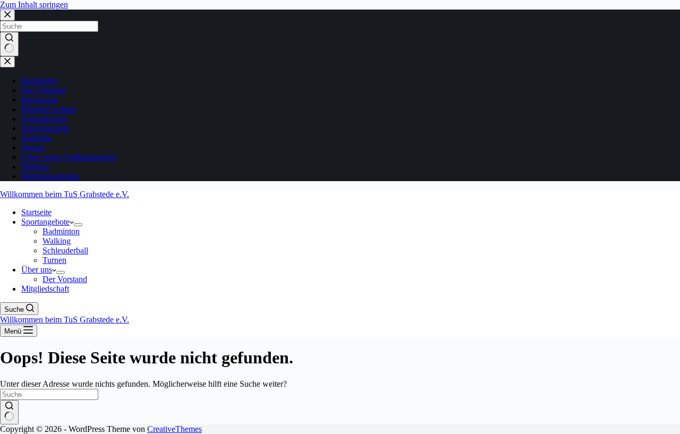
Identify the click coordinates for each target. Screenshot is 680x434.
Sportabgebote (45, 128)
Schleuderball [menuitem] (65, 250)
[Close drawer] (7, 61)
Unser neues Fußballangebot (69, 156)
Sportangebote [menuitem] (45, 221)
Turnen (33, 147)
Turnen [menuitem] (54, 260)
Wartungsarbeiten (50, 176)
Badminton (39, 80)
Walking (35, 166)
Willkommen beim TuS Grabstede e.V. (64, 194)
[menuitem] (78, 224)
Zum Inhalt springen (34, 4)
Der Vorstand (43, 90)
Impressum (39, 99)
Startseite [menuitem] (36, 212)
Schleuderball (44, 118)
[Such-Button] (9, 44)
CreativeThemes (174, 428)
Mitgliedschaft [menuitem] (45, 288)
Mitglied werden (48, 109)
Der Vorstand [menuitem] (64, 279)
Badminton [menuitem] (61, 231)
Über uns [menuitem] (36, 269)
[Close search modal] (7, 15)
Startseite (36, 137)
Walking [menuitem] (56, 240)
